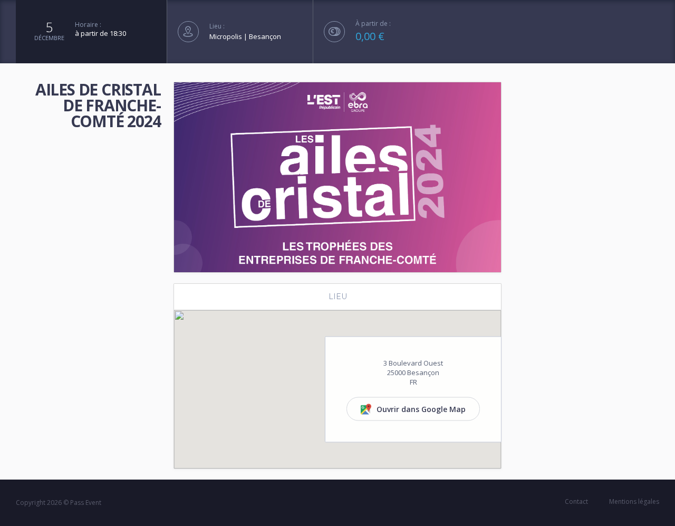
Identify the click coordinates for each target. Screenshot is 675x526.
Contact (576, 501)
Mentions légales (634, 501)
